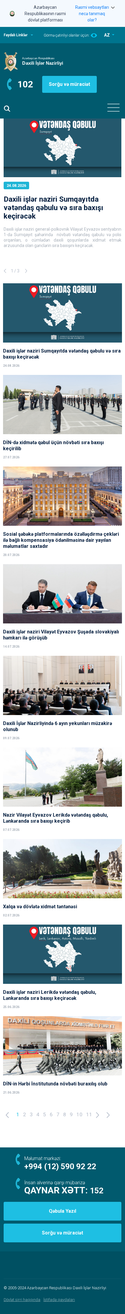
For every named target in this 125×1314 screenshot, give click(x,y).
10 (79, 1114)
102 (25, 84)
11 (89, 1114)
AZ (107, 35)
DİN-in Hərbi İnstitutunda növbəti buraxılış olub (55, 1084)
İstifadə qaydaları (59, 1299)
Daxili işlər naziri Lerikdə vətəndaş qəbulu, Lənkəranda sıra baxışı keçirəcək (49, 995)
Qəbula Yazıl (62, 1211)
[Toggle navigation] (113, 107)
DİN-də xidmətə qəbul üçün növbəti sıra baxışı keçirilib (53, 445)
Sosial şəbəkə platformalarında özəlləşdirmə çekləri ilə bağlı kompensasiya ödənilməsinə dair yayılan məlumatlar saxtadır (61, 540)
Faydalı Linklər (16, 35)
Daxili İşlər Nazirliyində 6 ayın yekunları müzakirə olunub (57, 726)
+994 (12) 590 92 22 (60, 1166)
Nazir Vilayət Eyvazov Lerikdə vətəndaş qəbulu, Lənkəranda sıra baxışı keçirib (55, 818)
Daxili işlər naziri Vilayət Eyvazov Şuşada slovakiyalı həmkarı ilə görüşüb (61, 635)
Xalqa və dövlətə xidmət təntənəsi (40, 906)
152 (96, 1190)
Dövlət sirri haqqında (22, 1299)
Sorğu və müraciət (69, 84)
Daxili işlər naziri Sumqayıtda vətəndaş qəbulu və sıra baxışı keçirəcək (53, 207)
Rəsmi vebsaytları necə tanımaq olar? (92, 13)
